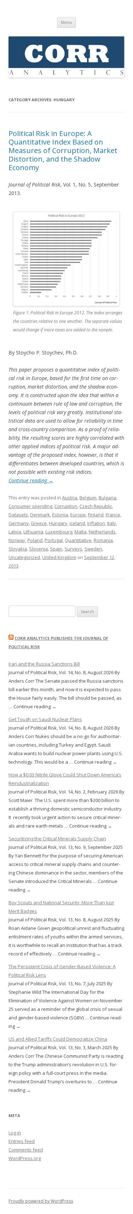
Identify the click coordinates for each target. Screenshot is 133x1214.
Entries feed (22, 1141)
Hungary (58, 523)
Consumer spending (30, 506)
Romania (103, 540)
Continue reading (31, 480)
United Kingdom (59, 557)
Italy (111, 523)
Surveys (73, 549)
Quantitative (78, 540)
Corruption (65, 506)
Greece (39, 523)
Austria (69, 497)
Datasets (18, 514)
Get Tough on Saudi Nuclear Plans (45, 719)
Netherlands (102, 532)
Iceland (77, 523)
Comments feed (26, 1150)
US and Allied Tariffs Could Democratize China (58, 1039)
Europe (78, 514)
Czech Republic (95, 506)
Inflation (96, 523)
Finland (96, 514)
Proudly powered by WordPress (41, 1201)
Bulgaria (107, 497)
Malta (80, 532)
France (113, 514)
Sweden (93, 549)
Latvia (15, 532)
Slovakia (18, 549)
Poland (35, 540)
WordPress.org (25, 1158)
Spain (56, 549)
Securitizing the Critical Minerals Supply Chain (57, 838)
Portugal (54, 540)
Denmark (40, 514)
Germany (19, 523)
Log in (15, 1132)
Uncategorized (24, 557)
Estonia (60, 514)
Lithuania (33, 532)
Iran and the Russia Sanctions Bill (44, 664)
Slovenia (38, 549)
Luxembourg (58, 532)
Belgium (87, 497)
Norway (17, 540)
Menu (66, 22)
